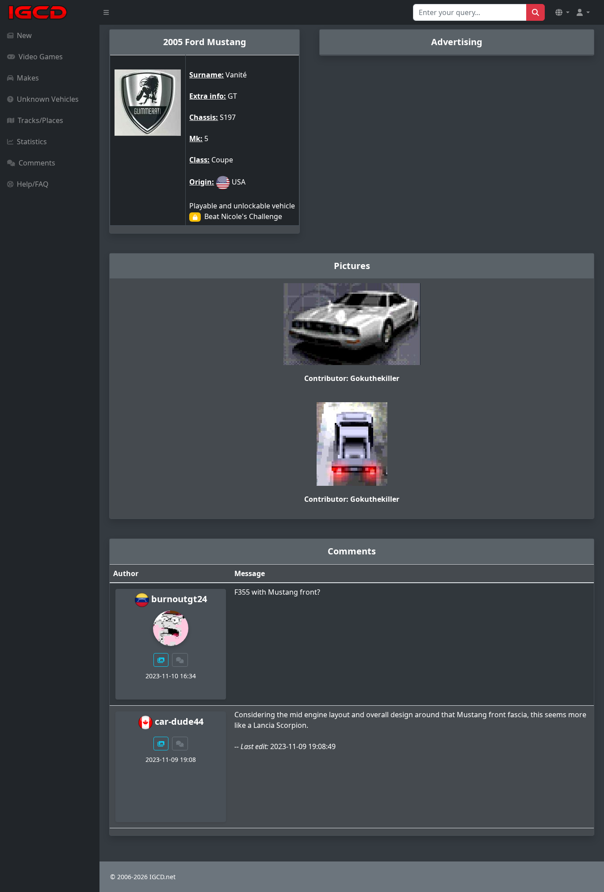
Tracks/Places (40, 120)
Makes (28, 78)
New (24, 35)
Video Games (41, 57)
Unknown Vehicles (48, 99)
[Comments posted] (180, 660)
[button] (562, 12)
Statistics (32, 141)
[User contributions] (160, 660)
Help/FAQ (33, 184)
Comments (37, 163)
